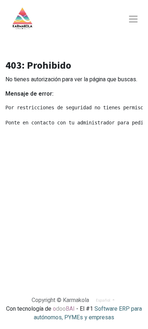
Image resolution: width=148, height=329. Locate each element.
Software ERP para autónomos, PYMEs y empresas (88, 313)
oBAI (64, 309)
